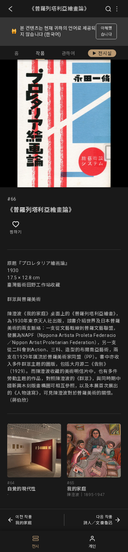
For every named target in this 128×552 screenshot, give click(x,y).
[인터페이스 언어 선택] (117, 9)
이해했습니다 (106, 31)
